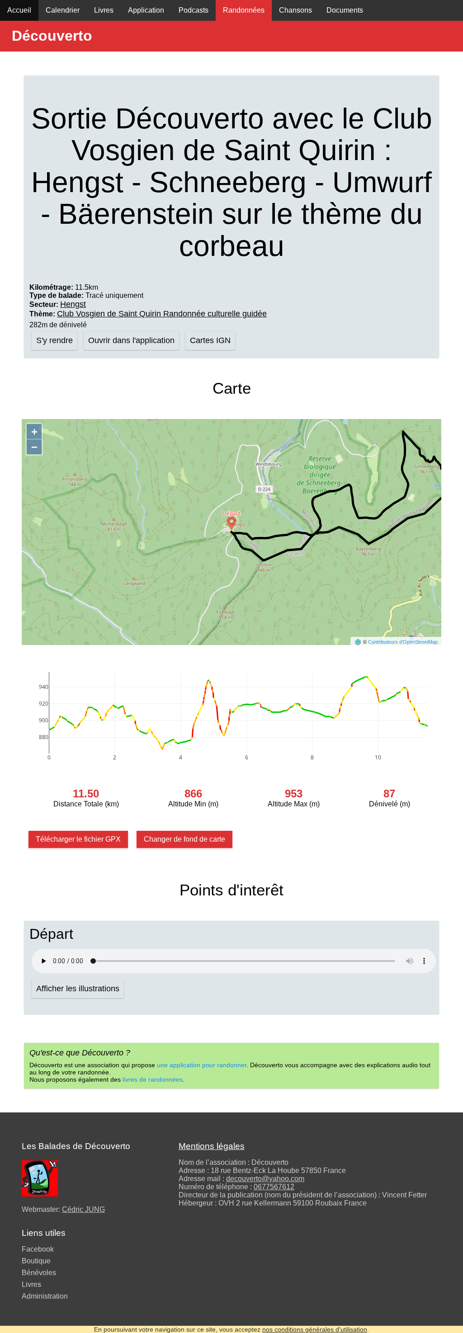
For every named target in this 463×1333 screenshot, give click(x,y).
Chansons (295, 10)
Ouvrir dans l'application (131, 340)
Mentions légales (212, 1146)
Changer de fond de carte (184, 839)
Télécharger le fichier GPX (78, 839)
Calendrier (63, 10)
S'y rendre (54, 340)
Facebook (38, 1249)
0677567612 (274, 1187)
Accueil (19, 10)
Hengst (73, 304)
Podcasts (193, 10)
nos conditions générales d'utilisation (314, 1329)
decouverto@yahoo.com (265, 1178)
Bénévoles (39, 1272)
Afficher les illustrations (77, 988)
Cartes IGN (210, 340)
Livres (103, 10)
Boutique (36, 1261)
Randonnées (244, 10)
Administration (45, 1296)
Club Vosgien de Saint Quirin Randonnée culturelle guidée (162, 313)
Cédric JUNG (83, 1209)
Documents (344, 10)
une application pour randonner (201, 1065)
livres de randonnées (153, 1079)
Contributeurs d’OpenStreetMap (403, 642)
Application (146, 10)
